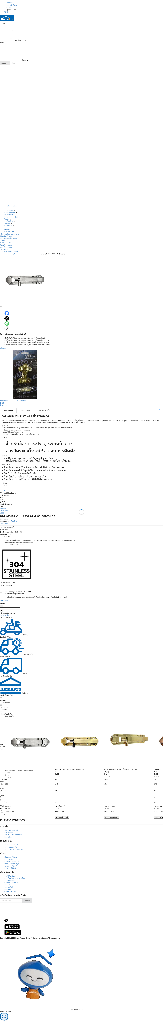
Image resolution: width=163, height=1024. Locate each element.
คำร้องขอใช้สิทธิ (10, 868)
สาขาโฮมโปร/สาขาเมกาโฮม (14, 878)
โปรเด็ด (7, 223)
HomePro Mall (9, 215)
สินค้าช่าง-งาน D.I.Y (11, 217)
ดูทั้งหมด (3, 348)
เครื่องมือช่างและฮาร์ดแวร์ (9, 252)
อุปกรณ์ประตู (16, 254)
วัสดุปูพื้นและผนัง (6, 247)
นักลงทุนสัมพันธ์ (9, 880)
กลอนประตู (26, 254)
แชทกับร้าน (4, 511)
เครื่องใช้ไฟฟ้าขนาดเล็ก (8, 232)
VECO (2, 513)
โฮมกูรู (6, 219)
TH (5, 12)
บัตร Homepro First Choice (13, 849)
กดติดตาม (12, 493)
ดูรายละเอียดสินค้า (62, 817)
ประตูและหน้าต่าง (5, 254)
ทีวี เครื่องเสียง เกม (6, 236)
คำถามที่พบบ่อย (9, 832)
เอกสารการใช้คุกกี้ (10, 866)
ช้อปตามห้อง (8, 210)
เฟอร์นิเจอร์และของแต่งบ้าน (9, 234)
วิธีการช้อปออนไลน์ (11, 830)
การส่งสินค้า (8, 859)
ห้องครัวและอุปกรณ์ (6, 245)
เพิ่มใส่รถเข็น (4, 615)
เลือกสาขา (25, 60)
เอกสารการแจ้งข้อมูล (11, 864)
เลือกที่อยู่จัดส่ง (19, 40)
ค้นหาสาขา (10, 7)
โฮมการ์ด (9, 3)
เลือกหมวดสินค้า (12, 206)
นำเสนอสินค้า (9, 887)
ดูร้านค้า (3, 508)
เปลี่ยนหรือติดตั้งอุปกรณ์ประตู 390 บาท (35, 594)
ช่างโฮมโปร (8, 221)
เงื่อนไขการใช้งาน (10, 857)
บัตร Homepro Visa (10, 847)
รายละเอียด (4, 601)
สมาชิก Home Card (11, 845)
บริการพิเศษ (8, 226)
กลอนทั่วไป (35, 254)
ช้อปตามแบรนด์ (9, 212)
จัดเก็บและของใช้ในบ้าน (8, 238)
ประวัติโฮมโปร (9, 876)
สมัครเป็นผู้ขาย (11, 5)
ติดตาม (27, 900)
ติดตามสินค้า (8, 837)
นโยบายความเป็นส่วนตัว (12, 861)
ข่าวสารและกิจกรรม (11, 883)
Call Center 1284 (10, 891)
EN (8, 12)
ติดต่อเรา (7, 889)
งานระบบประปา (5, 243)
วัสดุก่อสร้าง (4, 249)
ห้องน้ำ (2, 240)
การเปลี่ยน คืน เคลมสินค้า (13, 835)
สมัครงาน (7, 885)
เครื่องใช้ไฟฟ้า (5, 229)
